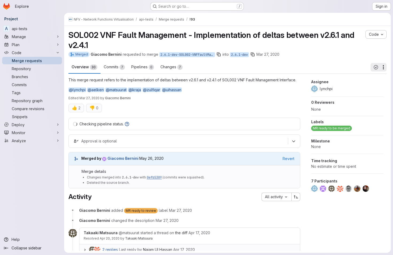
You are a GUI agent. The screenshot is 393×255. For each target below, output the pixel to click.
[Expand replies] (85, 249)
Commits (113, 67)
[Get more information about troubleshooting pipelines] (127, 124)
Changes (170, 67)
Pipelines (141, 67)
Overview (84, 67)
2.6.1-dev (239, 55)
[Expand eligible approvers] (293, 141)
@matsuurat (116, 89)
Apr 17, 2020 (184, 249)
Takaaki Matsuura (139, 238)
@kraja (135, 89)
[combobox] (276, 197)
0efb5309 (154, 177)
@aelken (96, 89)
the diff (181, 232)
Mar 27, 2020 (267, 54)
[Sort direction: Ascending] (296, 197)
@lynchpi (77, 89)
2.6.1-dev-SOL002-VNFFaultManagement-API (187, 55)
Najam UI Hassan (157, 249)
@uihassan (171, 89)
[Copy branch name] (218, 54)
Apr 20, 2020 (110, 238)
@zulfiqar (151, 89)
